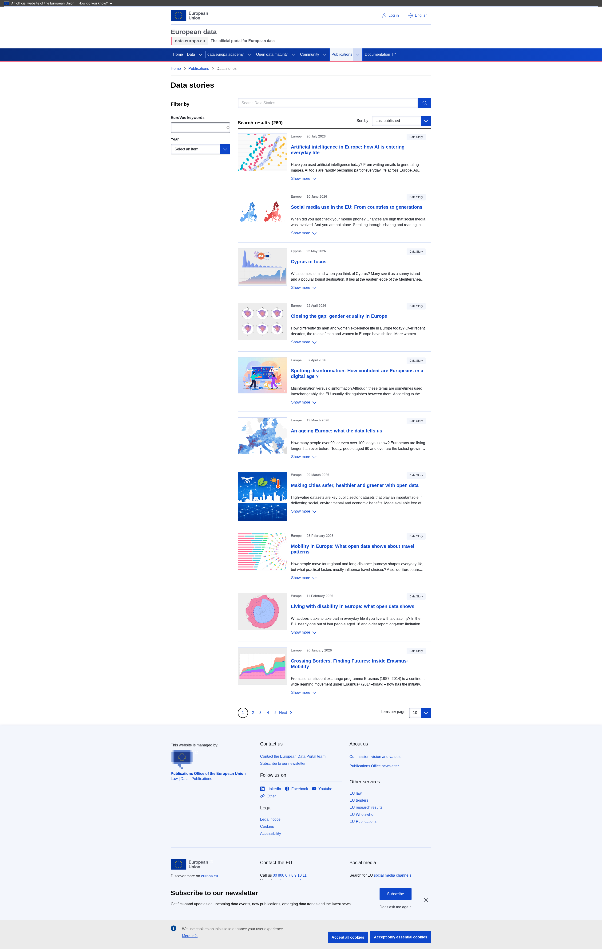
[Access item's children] (200, 54)
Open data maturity (272, 54)
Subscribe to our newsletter (282, 763)
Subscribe (395, 894)
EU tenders (358, 800)
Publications (342, 54)
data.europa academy (225, 54)
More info (190, 936)
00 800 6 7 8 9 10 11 (290, 875)
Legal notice (270, 819)
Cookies (267, 826)
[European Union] (189, 15)
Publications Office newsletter (374, 766)
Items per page (393, 712)
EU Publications (362, 822)
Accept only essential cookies (400, 937)
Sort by (362, 121)
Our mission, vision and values (374, 757)
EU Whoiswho (361, 814)
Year (175, 139)
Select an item (186, 149)
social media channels (392, 875)
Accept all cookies (348, 937)
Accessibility (270, 833)
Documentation (377, 54)
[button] (417, 15)
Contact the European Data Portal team (292, 756)
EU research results (365, 807)
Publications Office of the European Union (208, 774)
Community (309, 54)
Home (178, 54)
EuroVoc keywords (188, 118)
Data (191, 54)
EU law (355, 793)
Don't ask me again (396, 907)
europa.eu (209, 876)
